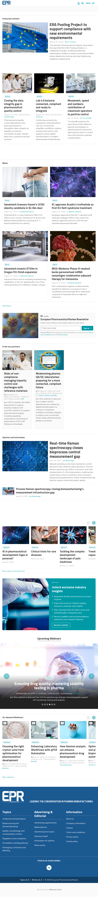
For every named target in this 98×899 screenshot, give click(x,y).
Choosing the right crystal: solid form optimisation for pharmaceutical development (13, 753)
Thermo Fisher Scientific (47, 395)
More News (6, 306)
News (7, 200)
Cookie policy (72, 841)
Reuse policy (39, 845)
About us (70, 819)
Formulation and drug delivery (15, 843)
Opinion (6, 547)
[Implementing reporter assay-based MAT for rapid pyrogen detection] (42, 704)
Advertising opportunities (45, 822)
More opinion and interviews (13, 571)
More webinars (8, 777)
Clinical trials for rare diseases (43, 553)
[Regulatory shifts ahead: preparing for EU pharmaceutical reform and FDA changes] (45, 704)
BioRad (34, 761)
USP (22, 399)
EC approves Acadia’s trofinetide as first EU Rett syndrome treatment (73, 206)
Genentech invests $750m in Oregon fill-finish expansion (21, 270)
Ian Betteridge (68, 460)
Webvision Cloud (55, 890)
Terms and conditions (75, 832)
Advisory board (41, 836)
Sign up (86, 328)
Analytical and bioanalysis (14, 819)
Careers (69, 828)
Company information (75, 823)
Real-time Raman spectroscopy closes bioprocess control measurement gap (66, 449)
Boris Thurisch (70, 42)
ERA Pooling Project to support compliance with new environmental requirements (70, 31)
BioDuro (5, 768)
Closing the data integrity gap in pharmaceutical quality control (13, 105)
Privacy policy (72, 837)
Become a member (61, 625)
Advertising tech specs (44, 831)
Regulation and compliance (14, 838)
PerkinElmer (77, 693)
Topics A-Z (24, 880)
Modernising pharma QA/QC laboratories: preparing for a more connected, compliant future (48, 380)
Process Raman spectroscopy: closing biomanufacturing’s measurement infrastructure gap (50, 490)
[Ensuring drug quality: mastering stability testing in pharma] (49, 704)
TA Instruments (66, 765)
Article (7, 96)
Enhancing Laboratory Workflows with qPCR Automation (44, 749)
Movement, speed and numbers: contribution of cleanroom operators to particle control (80, 107)
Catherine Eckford (26, 212)
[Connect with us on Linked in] (49, 867)
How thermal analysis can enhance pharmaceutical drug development (73, 751)
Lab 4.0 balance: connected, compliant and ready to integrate (48, 105)
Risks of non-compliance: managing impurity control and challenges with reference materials (15, 382)
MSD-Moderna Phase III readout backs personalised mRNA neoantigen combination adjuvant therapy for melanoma (71, 273)
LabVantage (9, 117)
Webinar (49, 678)
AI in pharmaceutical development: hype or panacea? (15, 554)
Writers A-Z (37, 880)
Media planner (40, 827)
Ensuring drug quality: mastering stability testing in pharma (49, 686)
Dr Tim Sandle (85, 118)
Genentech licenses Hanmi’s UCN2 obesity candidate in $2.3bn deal (24, 206)
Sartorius (39, 117)
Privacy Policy (63, 335)
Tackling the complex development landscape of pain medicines (72, 556)
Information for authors (44, 840)
